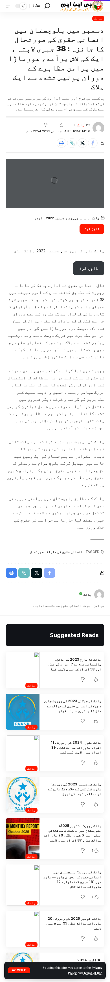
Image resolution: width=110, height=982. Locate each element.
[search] (47, 5)
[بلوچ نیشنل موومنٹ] (81, 6)
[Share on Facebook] (93, 143)
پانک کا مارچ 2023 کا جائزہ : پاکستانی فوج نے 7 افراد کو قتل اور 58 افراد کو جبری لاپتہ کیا (75, 664)
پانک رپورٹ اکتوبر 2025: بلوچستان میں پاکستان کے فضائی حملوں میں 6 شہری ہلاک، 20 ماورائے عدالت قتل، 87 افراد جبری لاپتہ (72, 833)
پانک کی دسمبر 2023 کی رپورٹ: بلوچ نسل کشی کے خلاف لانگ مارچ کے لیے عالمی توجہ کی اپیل (74, 789)
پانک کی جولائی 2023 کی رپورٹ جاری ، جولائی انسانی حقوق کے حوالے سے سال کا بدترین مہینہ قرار (72, 706)
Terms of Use (92, 973)
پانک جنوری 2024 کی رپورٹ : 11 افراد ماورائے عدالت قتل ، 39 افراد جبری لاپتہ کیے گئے (76, 747)
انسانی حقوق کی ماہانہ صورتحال (56, 552)
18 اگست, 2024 (89, 960)
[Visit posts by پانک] (98, 128)
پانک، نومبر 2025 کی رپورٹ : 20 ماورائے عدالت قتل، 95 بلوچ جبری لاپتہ (73, 923)
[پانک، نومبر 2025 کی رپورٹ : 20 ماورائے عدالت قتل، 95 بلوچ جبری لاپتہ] (22, 929)
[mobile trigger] (10, 6)
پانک (98, 18)
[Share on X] (82, 143)
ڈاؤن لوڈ (92, 229)
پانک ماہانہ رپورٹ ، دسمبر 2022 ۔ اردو (67, 218)
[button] (72, 143)
